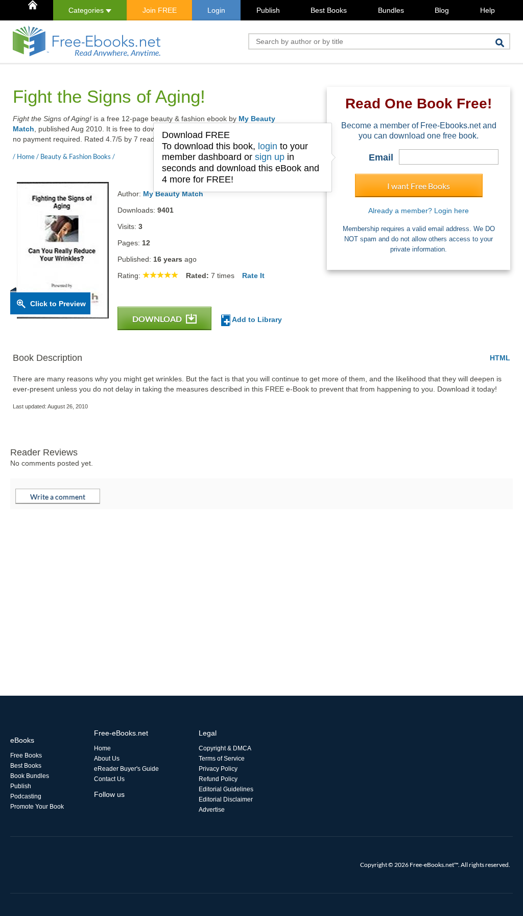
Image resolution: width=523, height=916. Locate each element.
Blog (442, 10)
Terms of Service (222, 758)
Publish (268, 10)
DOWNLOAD (157, 319)
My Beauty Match (173, 194)
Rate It (253, 275)
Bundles (391, 10)
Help (487, 10)
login (267, 146)
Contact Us (109, 779)
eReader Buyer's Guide (126, 768)
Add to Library (256, 319)
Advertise (212, 809)
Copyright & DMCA (225, 748)
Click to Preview (58, 304)
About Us (107, 758)
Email (381, 157)
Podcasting (25, 796)
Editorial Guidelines (226, 789)
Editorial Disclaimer (226, 799)
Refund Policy (218, 779)
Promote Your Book (37, 806)
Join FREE (159, 10)
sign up (269, 157)
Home (102, 748)
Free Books (26, 755)
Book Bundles (29, 776)
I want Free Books (418, 186)
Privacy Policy (218, 768)
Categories (87, 10)
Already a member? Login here (418, 211)
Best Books (329, 10)
